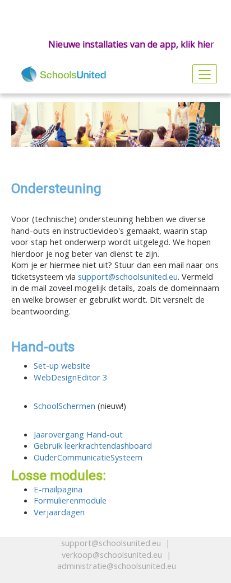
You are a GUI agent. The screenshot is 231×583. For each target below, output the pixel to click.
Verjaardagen (59, 512)
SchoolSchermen (64, 405)
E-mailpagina (58, 489)
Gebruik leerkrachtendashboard (93, 445)
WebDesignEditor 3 (70, 377)
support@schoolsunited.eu (128, 276)
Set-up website (62, 365)
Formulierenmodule (70, 500)
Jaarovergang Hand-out (78, 434)
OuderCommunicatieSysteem (88, 457)
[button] (19, 541)
